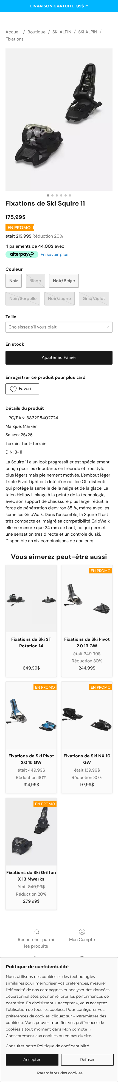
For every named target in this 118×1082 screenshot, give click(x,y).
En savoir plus (54, 254)
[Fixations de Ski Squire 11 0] (59, 119)
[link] (60, 1071)
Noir (13, 281)
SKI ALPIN (61, 32)
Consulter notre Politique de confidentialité (47, 1045)
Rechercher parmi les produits (36, 943)
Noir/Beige (64, 281)
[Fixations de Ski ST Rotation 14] (31, 599)
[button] (22, 388)
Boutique (36, 32)
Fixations (14, 39)
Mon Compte (82, 939)
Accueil (13, 32)
